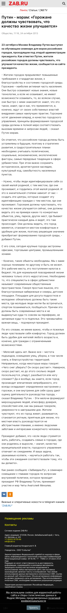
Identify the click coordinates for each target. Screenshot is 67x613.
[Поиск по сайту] (64, 3)
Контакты (11, 524)
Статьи (33, 10)
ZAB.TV (43, 10)
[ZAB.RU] (18, 5)
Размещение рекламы (19, 518)
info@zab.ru (10, 541)
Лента (23, 10)
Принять (33, 607)
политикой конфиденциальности (40, 599)
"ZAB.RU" (7, 505)
